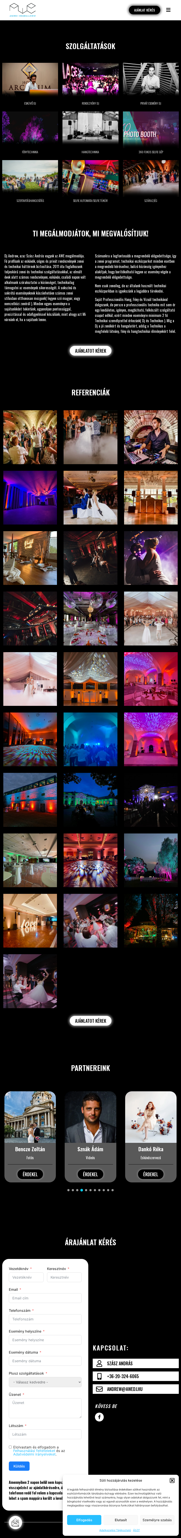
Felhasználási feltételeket (34, 1450)
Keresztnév (56, 1268)
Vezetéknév (18, 1268)
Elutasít (121, 1520)
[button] (172, 1480)
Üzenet (15, 1394)
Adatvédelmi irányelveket (34, 1454)
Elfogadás (84, 1520)
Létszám (16, 1425)
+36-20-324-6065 (123, 1376)
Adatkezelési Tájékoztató (115, 1530)
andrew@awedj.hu (125, 1389)
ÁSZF (136, 1530)
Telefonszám (19, 1310)
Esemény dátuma (23, 1352)
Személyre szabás (157, 1520)
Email (13, 1289)
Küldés (19, 1466)
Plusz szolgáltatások (26, 1373)
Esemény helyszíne (25, 1331)
